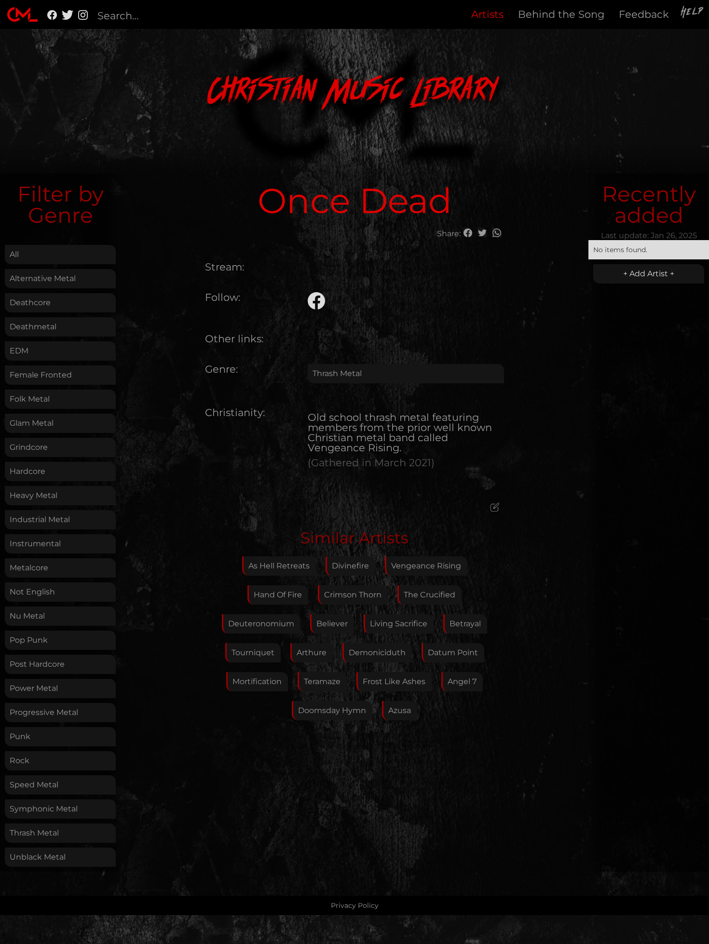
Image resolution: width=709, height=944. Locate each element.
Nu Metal (27, 615)
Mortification (257, 681)
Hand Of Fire (278, 594)
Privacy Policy (355, 905)
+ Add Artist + (648, 273)
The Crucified (429, 594)
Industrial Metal (40, 519)
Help (692, 13)
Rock (19, 760)
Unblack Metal (38, 857)
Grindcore (29, 447)
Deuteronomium (261, 623)
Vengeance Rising (426, 565)
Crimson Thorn (353, 594)
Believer (332, 623)
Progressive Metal (44, 712)
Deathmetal (33, 326)
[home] (22, 14)
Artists (487, 14)
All (14, 254)
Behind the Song (561, 14)
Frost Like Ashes (394, 681)
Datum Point (453, 652)
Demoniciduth (377, 652)
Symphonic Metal (44, 808)
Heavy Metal (33, 495)
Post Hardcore (37, 664)
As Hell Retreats (279, 565)
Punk (20, 736)
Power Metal (34, 688)
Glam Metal (32, 423)
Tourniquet (253, 652)
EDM (19, 350)
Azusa (399, 710)
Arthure (312, 652)
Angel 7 (462, 681)
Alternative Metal (43, 278)
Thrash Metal (34, 832)
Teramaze (322, 681)
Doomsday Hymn (332, 710)
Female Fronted (41, 374)
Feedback (644, 14)
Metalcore (29, 567)
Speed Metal (34, 784)
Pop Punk (29, 640)
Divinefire (350, 565)
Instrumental (35, 543)
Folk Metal (30, 399)
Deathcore (30, 302)
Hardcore (27, 471)
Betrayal (465, 623)
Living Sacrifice (398, 623)
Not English (32, 591)
